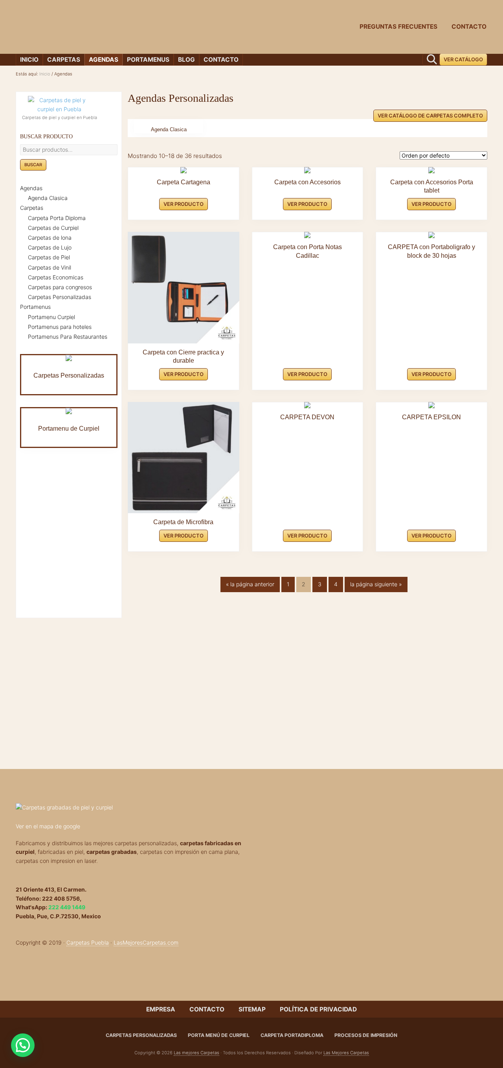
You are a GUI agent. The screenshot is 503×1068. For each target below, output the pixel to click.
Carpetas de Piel (49, 257)
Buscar (33, 164)
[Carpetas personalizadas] (129, 807)
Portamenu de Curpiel (68, 428)
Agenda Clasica (169, 129)
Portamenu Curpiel (51, 317)
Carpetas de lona (50, 237)
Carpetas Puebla (87, 942)
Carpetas (31, 207)
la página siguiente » (376, 586)
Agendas (31, 188)
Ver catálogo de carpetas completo (430, 115)
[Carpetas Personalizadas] (69, 358)
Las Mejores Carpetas (346, 1052)
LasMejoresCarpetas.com (146, 942)
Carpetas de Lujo (50, 247)
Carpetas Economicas (55, 277)
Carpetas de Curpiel (53, 227)
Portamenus (35, 306)
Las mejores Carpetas (196, 1052)
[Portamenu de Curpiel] (69, 411)
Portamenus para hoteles (60, 326)
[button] (23, 1045)
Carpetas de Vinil (49, 267)
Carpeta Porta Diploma (57, 218)
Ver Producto (183, 204)
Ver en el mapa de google (48, 826)
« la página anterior (250, 586)
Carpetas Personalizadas (59, 297)
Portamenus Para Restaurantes (67, 336)
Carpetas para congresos (60, 287)
